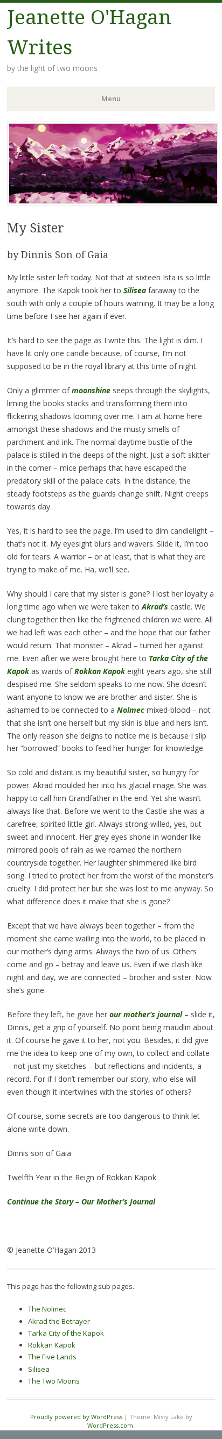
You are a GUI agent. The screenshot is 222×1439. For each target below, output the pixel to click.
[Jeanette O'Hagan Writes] (113, 202)
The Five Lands (52, 1357)
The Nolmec (47, 1309)
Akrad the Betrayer (59, 1321)
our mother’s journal (145, 1014)
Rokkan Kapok (51, 1345)
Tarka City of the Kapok (66, 1333)
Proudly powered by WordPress (76, 1417)
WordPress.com (110, 1425)
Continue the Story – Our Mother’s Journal (81, 1201)
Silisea (39, 1369)
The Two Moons (54, 1381)
